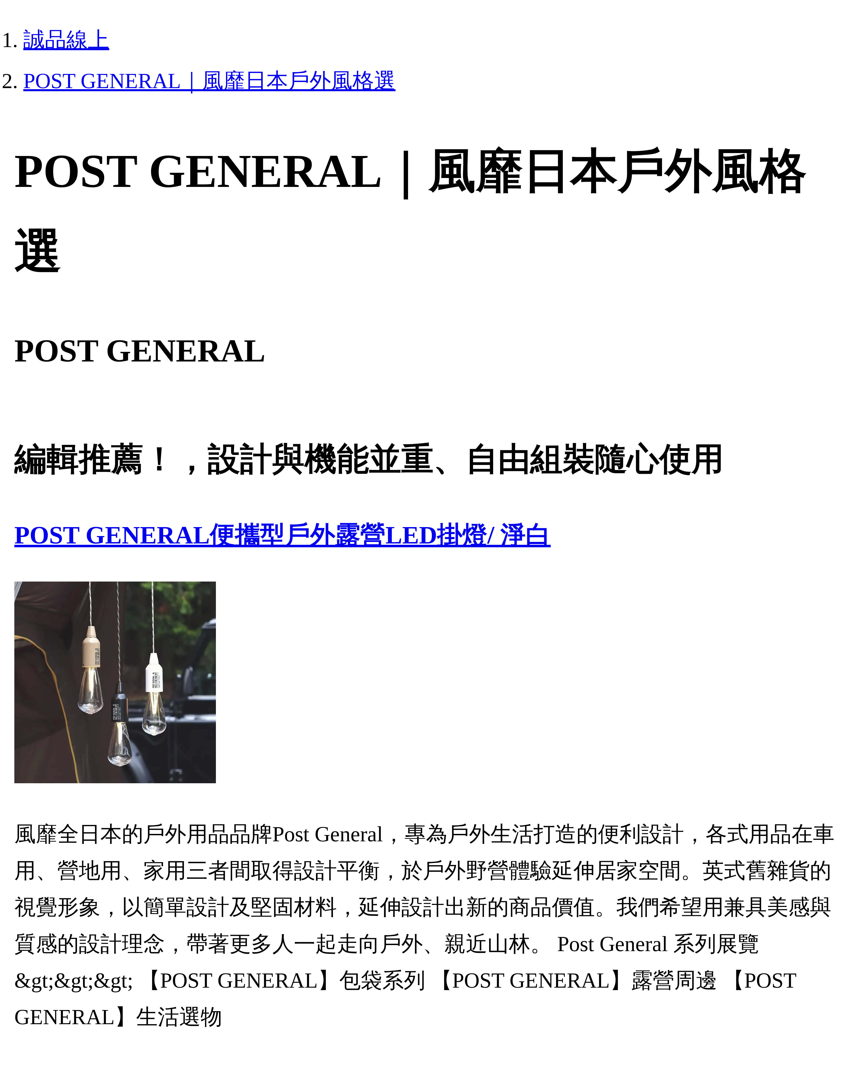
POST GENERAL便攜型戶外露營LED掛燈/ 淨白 (282, 535)
